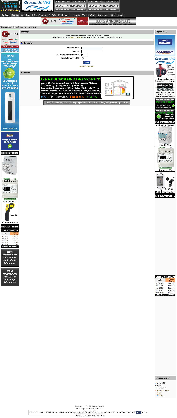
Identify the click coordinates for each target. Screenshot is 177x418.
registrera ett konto (76, 37)
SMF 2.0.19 (79, 409)
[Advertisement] (136, 6)
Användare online (163, 390)
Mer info (144, 412)
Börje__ (161, 395)
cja (160, 393)
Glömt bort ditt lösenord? (87, 66)
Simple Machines (98, 409)
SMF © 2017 (88, 409)
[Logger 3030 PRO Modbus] (87, 87)
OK (138, 412)
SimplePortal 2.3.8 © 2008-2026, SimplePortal (89, 406)
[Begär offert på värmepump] (87, 102)
